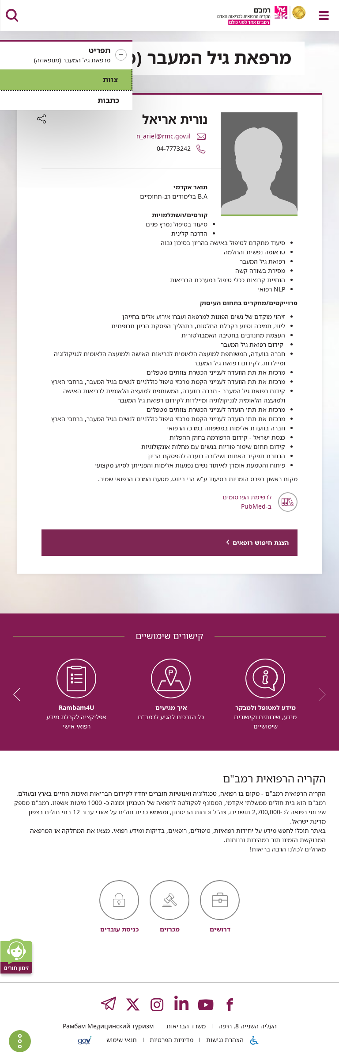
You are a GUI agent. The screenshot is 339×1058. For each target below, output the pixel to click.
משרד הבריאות (185, 1026)
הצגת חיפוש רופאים (261, 542)
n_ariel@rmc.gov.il (163, 136)
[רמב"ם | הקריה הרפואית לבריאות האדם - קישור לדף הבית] (250, 17)
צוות (110, 79)
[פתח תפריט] (324, 15)
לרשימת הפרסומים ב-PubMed (246, 501)
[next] (20, 694)
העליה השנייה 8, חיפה (247, 1026)
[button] (66, 55)
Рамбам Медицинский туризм (108, 1026)
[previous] (319, 694)
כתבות (108, 100)
